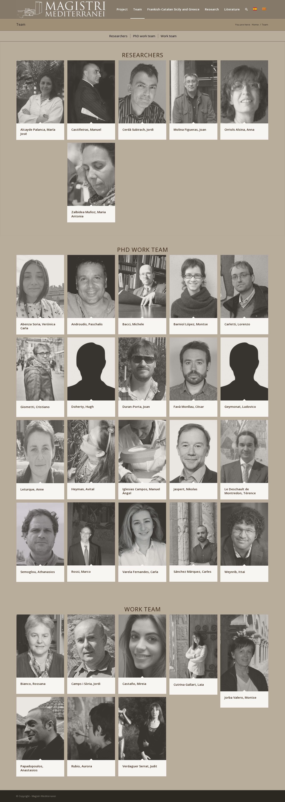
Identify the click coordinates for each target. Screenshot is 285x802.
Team (20, 24)
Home (255, 24)
